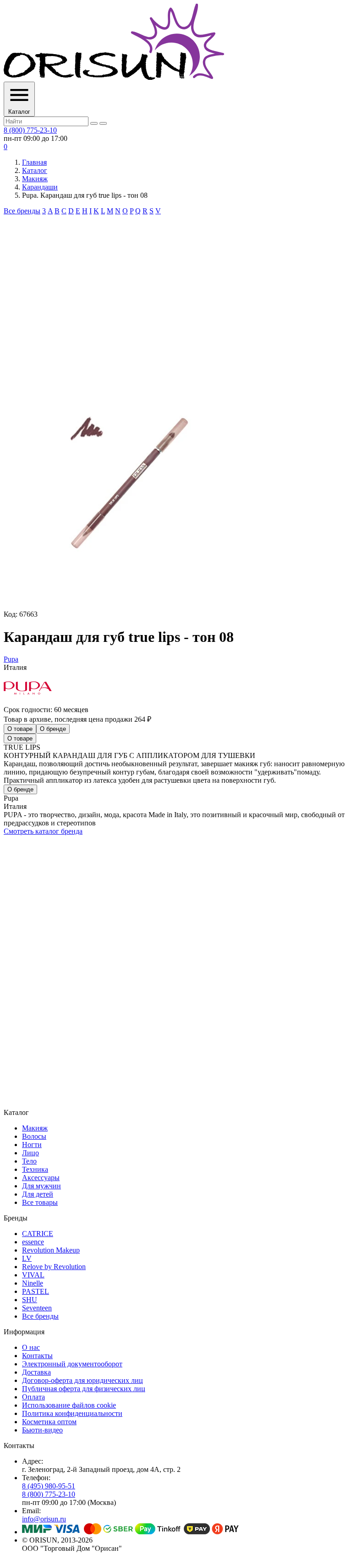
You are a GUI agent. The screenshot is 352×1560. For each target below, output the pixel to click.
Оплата (33, 1397)
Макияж (35, 179)
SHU (29, 1300)
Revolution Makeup (51, 1250)
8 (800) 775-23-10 (30, 130)
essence (33, 1242)
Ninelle (32, 1283)
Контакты (37, 1355)
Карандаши (40, 187)
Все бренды (22, 211)
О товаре (20, 728)
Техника (35, 1169)
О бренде (53, 728)
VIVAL (33, 1275)
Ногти (32, 1144)
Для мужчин (41, 1186)
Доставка (36, 1372)
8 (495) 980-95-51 (48, 1486)
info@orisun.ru (44, 1519)
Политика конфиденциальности (72, 1413)
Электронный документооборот (72, 1364)
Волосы (34, 1136)
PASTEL (35, 1291)
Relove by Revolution (54, 1266)
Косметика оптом (49, 1422)
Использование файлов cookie (69, 1405)
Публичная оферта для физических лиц (83, 1389)
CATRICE (37, 1233)
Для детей (37, 1194)
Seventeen (37, 1308)
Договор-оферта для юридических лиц (82, 1380)
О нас (31, 1347)
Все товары (40, 1202)
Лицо (30, 1153)
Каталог (34, 170)
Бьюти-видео (42, 1430)
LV (27, 1258)
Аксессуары (41, 1177)
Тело (29, 1161)
